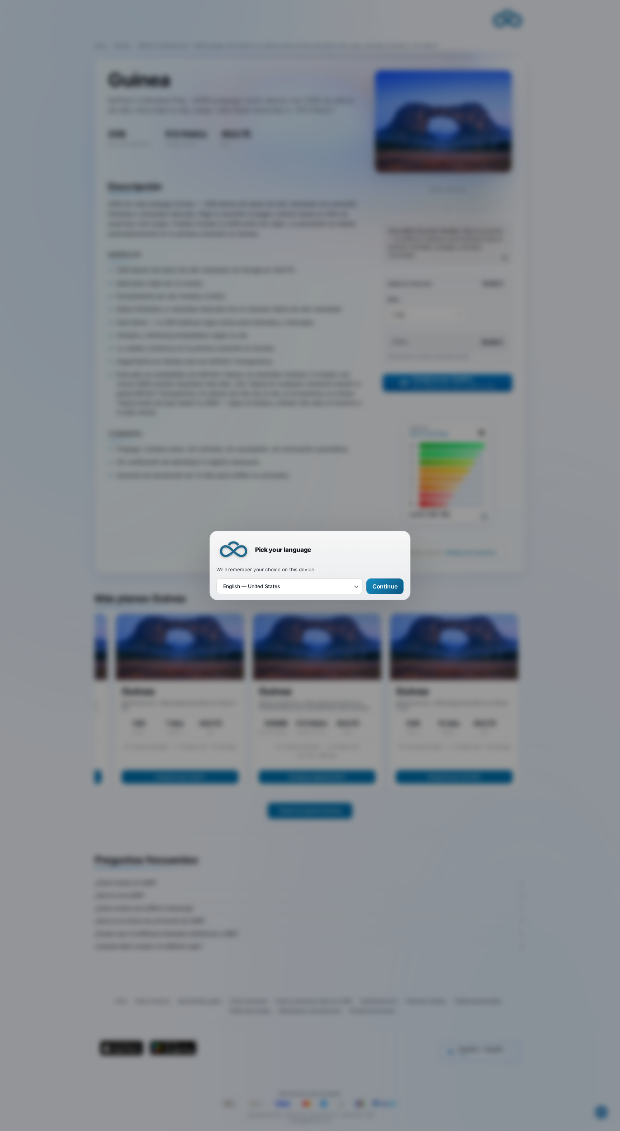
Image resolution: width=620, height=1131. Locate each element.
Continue (385, 586)
